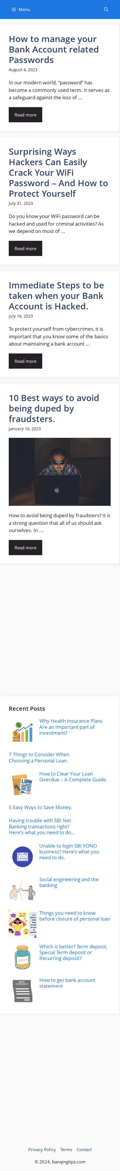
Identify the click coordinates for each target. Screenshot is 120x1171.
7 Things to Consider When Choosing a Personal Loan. (39, 757)
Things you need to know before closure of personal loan (74, 915)
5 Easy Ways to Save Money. (40, 807)
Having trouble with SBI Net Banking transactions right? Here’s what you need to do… (42, 826)
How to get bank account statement (67, 983)
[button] (106, 9)
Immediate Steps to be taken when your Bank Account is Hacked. (56, 295)
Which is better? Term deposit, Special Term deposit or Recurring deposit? (73, 952)
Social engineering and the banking (69, 882)
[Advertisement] (60, 630)
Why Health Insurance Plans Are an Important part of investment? (71, 726)
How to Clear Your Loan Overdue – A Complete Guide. (73, 776)
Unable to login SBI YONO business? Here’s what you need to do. (69, 851)
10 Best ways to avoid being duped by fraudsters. (54, 408)
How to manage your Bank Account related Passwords (54, 49)
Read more (25, 115)
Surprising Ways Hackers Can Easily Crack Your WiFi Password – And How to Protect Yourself (58, 172)
